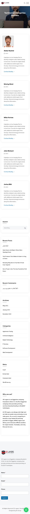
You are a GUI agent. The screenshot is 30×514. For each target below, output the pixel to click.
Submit (4, 498)
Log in (4, 369)
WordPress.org (6, 382)
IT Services (5, 344)
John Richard (8, 151)
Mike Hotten (8, 117)
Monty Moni (8, 84)
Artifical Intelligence (8, 335)
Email (3, 481)
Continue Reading (8, 71)
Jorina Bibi (8, 184)
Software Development (9, 348)
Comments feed (7, 378)
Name (3, 472)
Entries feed (6, 374)
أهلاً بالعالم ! (5, 246)
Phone (3, 489)
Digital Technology (8, 340)
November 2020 (7, 314)
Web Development (7, 352)
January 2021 (6, 310)
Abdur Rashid (9, 51)
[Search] (26, 227)
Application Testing (8, 331)
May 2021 (5, 305)
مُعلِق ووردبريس (6, 288)
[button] (26, 509)
